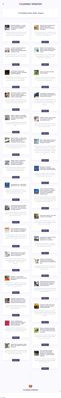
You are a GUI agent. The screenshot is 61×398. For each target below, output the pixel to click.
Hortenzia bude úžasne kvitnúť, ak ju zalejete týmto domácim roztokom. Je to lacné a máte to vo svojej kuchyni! (19, 207)
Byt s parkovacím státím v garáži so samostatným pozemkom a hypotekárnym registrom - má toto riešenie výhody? (47, 353)
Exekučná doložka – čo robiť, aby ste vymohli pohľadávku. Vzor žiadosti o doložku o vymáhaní (18, 27)
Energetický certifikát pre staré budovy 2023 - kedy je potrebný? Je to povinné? (48, 238)
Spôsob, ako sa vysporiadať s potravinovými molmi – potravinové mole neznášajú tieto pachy (47, 27)
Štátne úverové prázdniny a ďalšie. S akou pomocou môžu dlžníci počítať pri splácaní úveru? (48, 49)
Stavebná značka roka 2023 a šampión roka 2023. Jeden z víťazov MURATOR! (47, 306)
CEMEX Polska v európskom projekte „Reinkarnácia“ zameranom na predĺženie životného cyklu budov (18, 162)
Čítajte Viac (16, 64)
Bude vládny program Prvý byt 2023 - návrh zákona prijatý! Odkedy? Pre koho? (48, 141)
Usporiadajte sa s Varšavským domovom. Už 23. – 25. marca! (18, 185)
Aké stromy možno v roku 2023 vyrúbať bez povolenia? (48, 216)
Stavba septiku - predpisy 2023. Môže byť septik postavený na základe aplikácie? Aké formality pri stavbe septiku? (19, 140)
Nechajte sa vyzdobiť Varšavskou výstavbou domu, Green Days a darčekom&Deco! (48, 168)
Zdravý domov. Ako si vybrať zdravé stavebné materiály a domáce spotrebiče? (18, 254)
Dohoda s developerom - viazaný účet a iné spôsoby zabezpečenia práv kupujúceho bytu (48, 261)
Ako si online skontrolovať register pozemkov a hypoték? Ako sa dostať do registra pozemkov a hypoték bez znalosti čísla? (47, 191)
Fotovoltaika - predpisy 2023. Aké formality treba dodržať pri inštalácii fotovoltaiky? (48, 95)
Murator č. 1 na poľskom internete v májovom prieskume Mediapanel (19, 278)
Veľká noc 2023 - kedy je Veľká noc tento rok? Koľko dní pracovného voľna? (48, 119)
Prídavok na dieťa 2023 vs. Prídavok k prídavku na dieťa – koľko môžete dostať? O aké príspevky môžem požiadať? (18, 300)
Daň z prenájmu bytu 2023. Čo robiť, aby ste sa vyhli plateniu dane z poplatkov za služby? (18, 230)
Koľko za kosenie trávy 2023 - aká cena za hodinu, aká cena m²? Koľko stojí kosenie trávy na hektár (47, 330)
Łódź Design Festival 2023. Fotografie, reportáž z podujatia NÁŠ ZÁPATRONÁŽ (19, 72)
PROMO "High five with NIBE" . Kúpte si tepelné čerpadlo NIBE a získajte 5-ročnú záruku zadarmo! (19, 117)
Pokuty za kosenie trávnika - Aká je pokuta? (47, 72)
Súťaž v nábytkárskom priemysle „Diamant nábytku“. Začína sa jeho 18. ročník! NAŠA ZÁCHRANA (18, 323)
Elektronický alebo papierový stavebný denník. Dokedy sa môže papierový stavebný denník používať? (47, 283)
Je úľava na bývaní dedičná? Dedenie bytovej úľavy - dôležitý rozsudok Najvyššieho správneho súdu (18, 49)
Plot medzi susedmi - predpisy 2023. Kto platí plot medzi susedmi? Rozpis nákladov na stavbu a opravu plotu (18, 94)
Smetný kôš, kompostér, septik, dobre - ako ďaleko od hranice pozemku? (19, 345)
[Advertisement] (30, 395)
